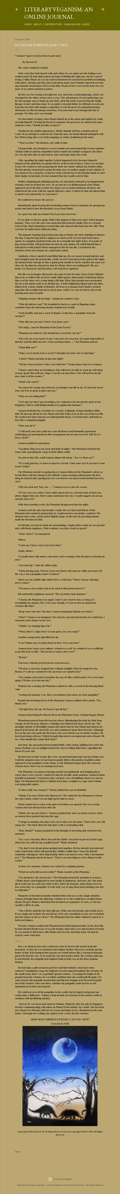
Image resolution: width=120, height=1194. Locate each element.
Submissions (72, 24)
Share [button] (17, 1152)
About (38, 24)
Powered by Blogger (62, 1179)
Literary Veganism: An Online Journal (58, 13)
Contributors (52, 24)
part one (55, 55)
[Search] (103, 9)
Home (28, 24)
